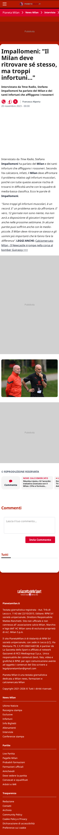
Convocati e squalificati (15, 779)
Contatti (7, 805)
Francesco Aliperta (31, 101)
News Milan (32, 12)
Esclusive (8, 714)
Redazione (8, 801)
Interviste (49, 12)
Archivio (7, 810)
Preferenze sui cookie (14, 827)
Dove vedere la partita (15, 775)
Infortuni (7, 718)
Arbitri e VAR (9, 784)
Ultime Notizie (10, 705)
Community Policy (12, 814)
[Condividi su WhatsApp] (3, 101)
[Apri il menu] (5, 4)
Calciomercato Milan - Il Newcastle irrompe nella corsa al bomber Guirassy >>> (27, 245)
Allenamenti (9, 727)
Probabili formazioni (14, 762)
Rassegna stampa (12, 710)
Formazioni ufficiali (13, 766)
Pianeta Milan (11, 12)
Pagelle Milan (10, 758)
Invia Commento (40, 540)
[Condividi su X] (15, 101)
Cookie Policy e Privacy (15, 819)
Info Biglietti (9, 723)
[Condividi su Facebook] (9, 101)
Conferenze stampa (13, 736)
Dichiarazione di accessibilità (19, 823)
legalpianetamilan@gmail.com (19, 668)
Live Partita (9, 753)
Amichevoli (9, 771)
